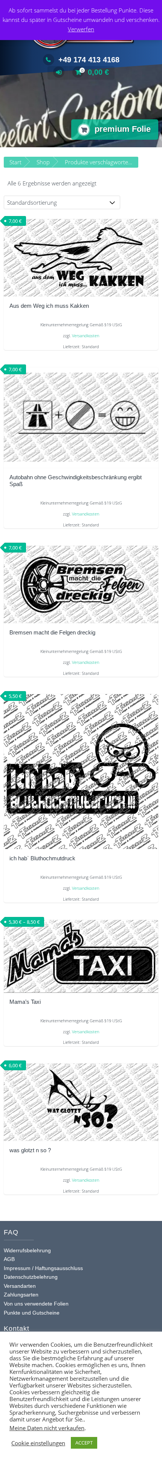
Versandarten (20, 1286)
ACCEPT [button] (84, 1442)
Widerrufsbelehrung (27, 1250)
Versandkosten (85, 335)
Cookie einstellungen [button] (38, 1443)
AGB (9, 1259)
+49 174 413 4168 (88, 60)
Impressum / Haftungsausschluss (43, 1268)
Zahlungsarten (21, 1295)
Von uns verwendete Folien (36, 1304)
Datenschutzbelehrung (31, 1277)
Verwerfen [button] (81, 29)
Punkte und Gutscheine (32, 1313)
